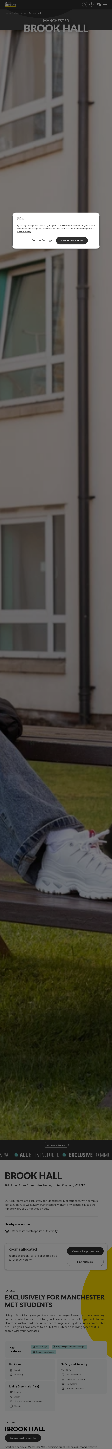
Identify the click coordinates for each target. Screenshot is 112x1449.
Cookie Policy (24, 231)
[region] (56, 231)
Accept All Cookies (72, 240)
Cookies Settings (42, 240)
